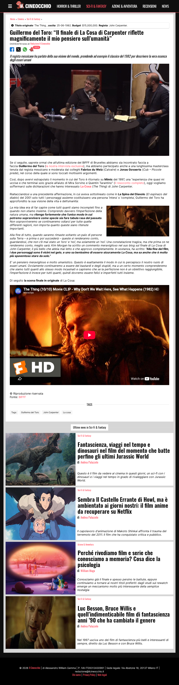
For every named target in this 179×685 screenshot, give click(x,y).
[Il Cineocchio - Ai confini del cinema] (33, 6)
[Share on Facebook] (12, 50)
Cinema (21, 19)
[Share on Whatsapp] (25, 50)
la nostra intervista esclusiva (64, 166)
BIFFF (22, 397)
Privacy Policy (89, 675)
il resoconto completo (129, 183)
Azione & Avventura (124, 6)
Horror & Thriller (69, 6)
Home (12, 19)
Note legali (102, 675)
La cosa (67, 412)
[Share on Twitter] (18, 50)
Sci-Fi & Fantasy (96, 6)
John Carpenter (51, 412)
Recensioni (149, 6)
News (165, 6)
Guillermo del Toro (30, 412)
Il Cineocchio (34, 668)
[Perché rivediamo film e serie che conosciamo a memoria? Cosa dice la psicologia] (41, 568)
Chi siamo (76, 675)
